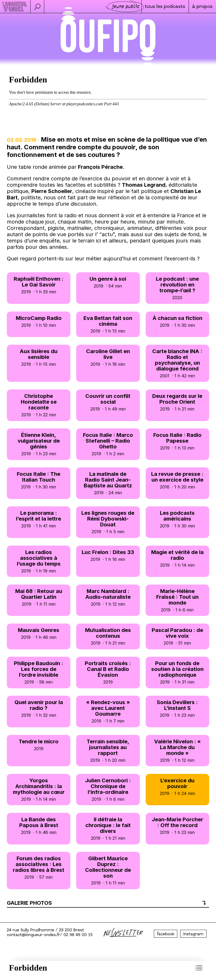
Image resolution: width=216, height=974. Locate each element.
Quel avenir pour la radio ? (38, 708)
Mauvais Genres (38, 633)
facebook (165, 934)
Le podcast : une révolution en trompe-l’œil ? (177, 288)
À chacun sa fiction (177, 321)
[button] (37, 6)
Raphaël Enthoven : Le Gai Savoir (38, 285)
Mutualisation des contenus (108, 636)
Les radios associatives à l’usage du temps (39, 561)
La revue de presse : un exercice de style (177, 480)
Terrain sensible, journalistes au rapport (108, 750)
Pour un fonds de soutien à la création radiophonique (177, 672)
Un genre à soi (108, 282)
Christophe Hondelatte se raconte (39, 405)
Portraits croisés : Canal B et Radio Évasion (108, 672)
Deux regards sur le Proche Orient (177, 402)
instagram (193, 934)
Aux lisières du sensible (38, 357)
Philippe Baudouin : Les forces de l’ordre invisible (38, 672)
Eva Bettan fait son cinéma (108, 324)
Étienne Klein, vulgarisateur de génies (39, 444)
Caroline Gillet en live (108, 357)
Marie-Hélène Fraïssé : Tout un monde (177, 600)
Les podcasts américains (177, 519)
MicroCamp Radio (39, 321)
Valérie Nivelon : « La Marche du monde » (177, 750)
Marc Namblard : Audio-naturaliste (108, 597)
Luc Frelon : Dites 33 (108, 555)
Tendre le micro (38, 744)
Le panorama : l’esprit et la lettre (38, 519)
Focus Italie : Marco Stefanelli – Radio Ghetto (108, 444)
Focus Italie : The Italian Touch (38, 480)
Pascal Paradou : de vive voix (177, 636)
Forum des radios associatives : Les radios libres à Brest (38, 867)
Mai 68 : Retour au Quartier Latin (38, 597)
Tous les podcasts (165, 6)
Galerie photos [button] (29, 903)
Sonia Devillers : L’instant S (177, 708)
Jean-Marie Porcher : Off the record (177, 825)
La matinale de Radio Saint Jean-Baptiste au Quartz (108, 483)
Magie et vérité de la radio (177, 558)
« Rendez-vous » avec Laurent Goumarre (108, 711)
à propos (202, 6)
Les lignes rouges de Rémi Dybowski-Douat (107, 522)
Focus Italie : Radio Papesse (177, 441)
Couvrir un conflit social (107, 402)
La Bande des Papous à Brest (38, 825)
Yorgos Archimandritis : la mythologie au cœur (39, 789)
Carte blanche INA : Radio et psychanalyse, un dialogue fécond (177, 363)
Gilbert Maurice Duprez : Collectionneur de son (108, 870)
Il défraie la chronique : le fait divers (108, 828)
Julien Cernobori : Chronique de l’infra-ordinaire (108, 789)
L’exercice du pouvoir (177, 786)
